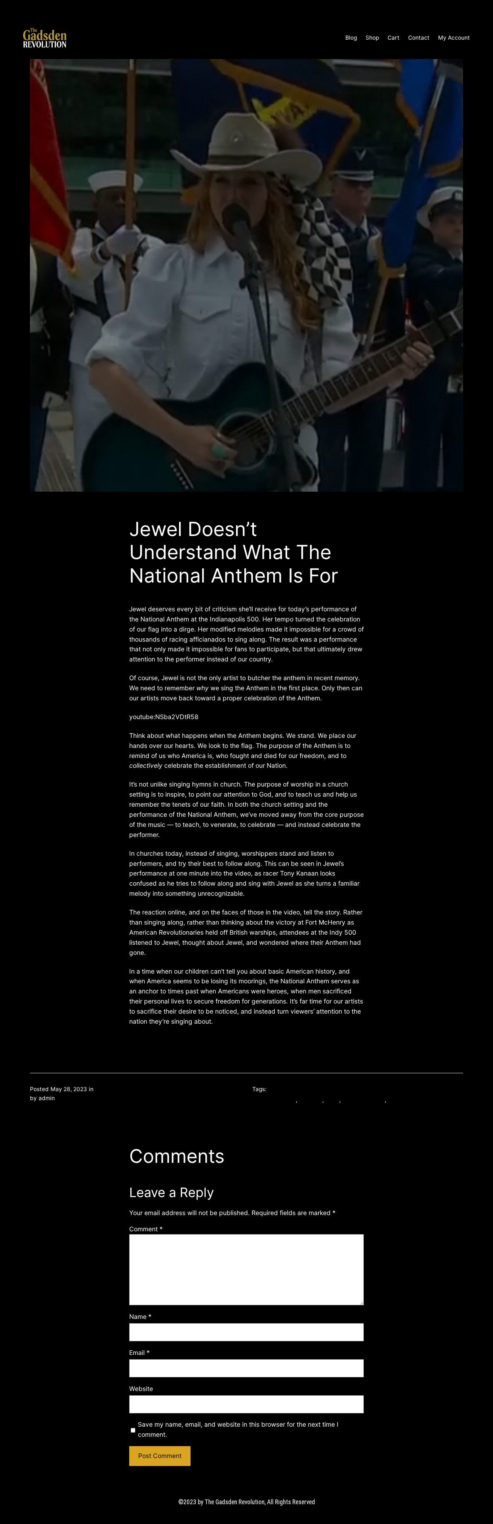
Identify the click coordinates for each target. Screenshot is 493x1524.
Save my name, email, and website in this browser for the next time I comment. (238, 1429)
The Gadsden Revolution (111, 37)
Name (140, 1316)
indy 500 (310, 1100)
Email (139, 1352)
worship (398, 1100)
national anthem (363, 1100)
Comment (146, 1229)
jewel (332, 1100)
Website (141, 1388)
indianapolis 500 (274, 1100)
